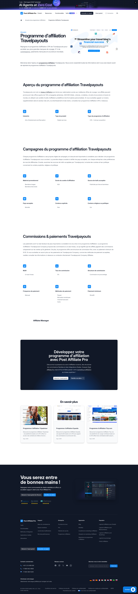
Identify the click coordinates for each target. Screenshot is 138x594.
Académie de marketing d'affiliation (88, 530)
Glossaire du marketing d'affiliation (88, 534)
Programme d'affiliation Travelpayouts (58, 20)
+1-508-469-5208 (28, 572)
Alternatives (23, 538)
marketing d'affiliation (84, 370)
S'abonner (114, 566)
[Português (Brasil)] (114, 580)
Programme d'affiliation (64, 534)
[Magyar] (102, 580)
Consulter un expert (86, 13)
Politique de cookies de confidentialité (98, 588)
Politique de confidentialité (79, 588)
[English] (94, 580)
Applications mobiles (25, 535)
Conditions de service (50, 588)
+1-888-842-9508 (28, 568)
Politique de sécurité (64, 588)
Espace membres (42, 527)
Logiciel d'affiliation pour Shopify (107, 524)
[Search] (77, 13)
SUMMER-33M (27, 8)
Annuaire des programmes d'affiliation (35, 20)
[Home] (21, 20)
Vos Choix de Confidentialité (88, 590)
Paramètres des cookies (69, 590)
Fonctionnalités (24, 528)
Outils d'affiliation (103, 541)
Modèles (81, 527)
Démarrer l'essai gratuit (60, 378)
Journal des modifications (44, 530)
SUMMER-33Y (42, 8)
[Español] (96, 580)
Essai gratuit (99, 13)
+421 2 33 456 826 (28, 565)
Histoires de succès (63, 530)
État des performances (44, 534)
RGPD (112, 588)
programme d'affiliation (47, 63)
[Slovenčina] (117, 580)
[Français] (99, 580)
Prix (59, 527)
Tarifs (21, 525)
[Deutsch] (91, 580)
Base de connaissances (44, 524)
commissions (25, 52)
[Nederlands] (108, 580)
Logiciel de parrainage (105, 538)
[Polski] (111, 580)
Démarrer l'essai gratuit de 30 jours (31, 495)
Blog (80, 524)
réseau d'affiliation (47, 92)
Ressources (48, 13)
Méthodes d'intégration (26, 531)
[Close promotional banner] (135, 2)
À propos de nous (62, 524)
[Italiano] (105, 580)
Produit (40, 13)
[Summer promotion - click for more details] (69, 5)
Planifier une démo (76, 378)
